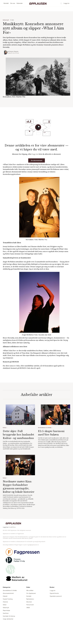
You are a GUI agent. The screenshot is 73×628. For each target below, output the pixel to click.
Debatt (5, 596)
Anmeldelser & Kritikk (44, 427)
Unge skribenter (8, 619)
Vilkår (28, 607)
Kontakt (6, 3)
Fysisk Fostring (8, 599)
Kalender (20, 3)
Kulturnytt (6, 20)
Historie (5, 602)
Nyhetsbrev (30, 599)
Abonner (29, 602)
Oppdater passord (56, 596)
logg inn (35, 154)
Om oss (12, 3)
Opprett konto (54, 593)
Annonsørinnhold (8, 593)
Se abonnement (36, 160)
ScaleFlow (12, 527)
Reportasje (6, 610)
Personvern (30, 605)
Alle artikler (29, 590)
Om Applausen (31, 593)
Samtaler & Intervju (9, 616)
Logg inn (66, 3)
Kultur (4, 427)
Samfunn (6, 613)
